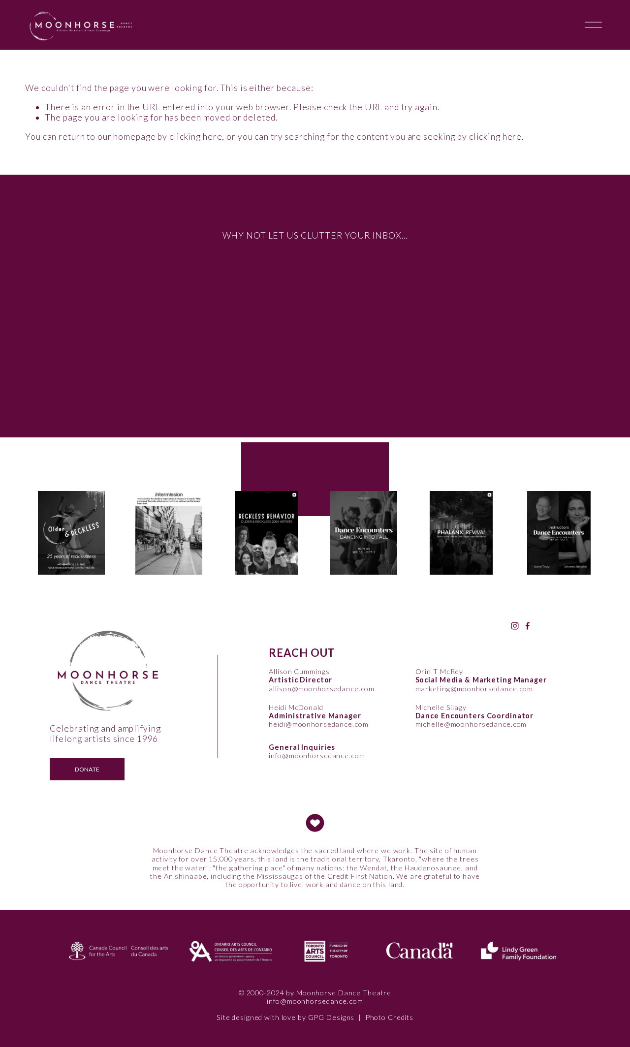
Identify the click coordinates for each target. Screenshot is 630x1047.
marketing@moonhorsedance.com (474, 688)
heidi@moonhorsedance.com (318, 724)
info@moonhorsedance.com (317, 755)
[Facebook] (528, 626)
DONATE (87, 769)
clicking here (195, 136)
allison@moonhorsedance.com (322, 688)
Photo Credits (389, 1017)
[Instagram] (515, 626)
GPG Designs (331, 1017)
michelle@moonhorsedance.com (471, 724)
